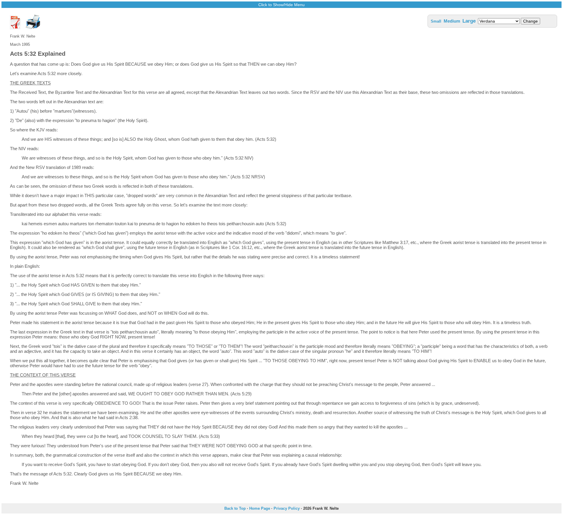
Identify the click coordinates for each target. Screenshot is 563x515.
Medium (452, 20)
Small (436, 21)
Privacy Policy (287, 508)
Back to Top (235, 508)
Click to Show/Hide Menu (281, 4)
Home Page (259, 508)
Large (469, 21)
